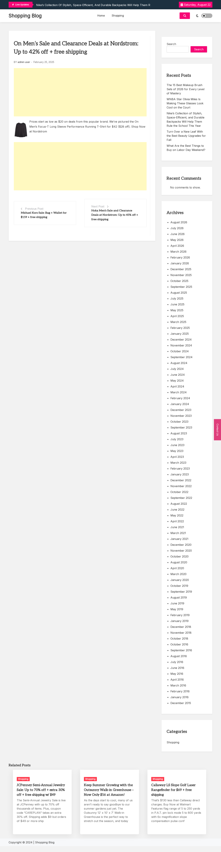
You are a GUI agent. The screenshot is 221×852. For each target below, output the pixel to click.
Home (101, 15)
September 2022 (181, 498)
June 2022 (177, 509)
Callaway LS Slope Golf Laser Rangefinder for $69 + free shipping (173, 790)
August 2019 (178, 597)
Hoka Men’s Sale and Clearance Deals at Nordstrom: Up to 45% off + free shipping (114, 215)
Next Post (97, 206)
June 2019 (177, 603)
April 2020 (177, 568)
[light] (202, 16)
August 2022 (178, 503)
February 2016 (180, 691)
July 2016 (176, 662)
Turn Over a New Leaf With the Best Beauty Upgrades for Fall (186, 136)
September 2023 (181, 427)
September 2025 (181, 286)
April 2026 (177, 245)
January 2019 (179, 621)
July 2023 (176, 439)
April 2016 (177, 679)
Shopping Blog (25, 16)
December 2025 (180, 269)
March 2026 (178, 251)
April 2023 (177, 457)
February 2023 (180, 468)
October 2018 (179, 638)
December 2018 (180, 627)
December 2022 (180, 480)
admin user (24, 62)
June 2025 (177, 304)
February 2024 (180, 398)
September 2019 (181, 591)
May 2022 (176, 515)
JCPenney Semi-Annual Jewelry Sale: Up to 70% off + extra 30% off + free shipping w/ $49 (41, 790)
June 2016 (177, 668)
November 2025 (181, 275)
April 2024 (177, 386)
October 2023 (179, 421)
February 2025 (180, 328)
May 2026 (177, 240)
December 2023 (180, 410)
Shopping (118, 15)
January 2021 (179, 539)
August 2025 (178, 292)
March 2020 (178, 574)
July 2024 (177, 369)
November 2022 (181, 486)
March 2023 (178, 462)
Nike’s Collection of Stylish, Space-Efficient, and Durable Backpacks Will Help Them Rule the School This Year (110, 5)
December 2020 (180, 544)
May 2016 (176, 673)
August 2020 (178, 562)
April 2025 (177, 316)
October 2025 (179, 281)
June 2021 (177, 527)
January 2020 (179, 580)
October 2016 (179, 644)
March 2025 (178, 322)
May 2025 (176, 310)
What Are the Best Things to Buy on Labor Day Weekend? (186, 148)
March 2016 (178, 685)
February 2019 (180, 615)
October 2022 (179, 492)
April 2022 (177, 521)
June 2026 (177, 234)
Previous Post (34, 208)
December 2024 (181, 339)
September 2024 (181, 357)
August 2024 (178, 363)
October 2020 (179, 556)
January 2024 (179, 404)
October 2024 (179, 351)
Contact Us (217, 429)
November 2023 (181, 415)
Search (171, 44)
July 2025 (176, 298)
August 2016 (178, 656)
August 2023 (178, 433)
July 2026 (177, 228)
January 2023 (179, 474)
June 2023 (177, 445)
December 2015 (180, 703)
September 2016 (181, 650)
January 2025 (179, 333)
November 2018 (180, 632)
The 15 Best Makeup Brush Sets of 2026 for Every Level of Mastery (185, 89)
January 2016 (179, 697)
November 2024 (181, 345)
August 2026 (178, 222)
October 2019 (179, 585)
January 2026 (179, 263)
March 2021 (178, 533)
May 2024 (177, 380)
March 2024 (178, 392)
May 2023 (176, 451)
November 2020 (181, 550)
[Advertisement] (80, 92)
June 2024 (177, 374)
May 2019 (176, 609)
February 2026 (180, 257)
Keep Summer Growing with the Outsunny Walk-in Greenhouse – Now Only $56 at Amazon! (109, 790)
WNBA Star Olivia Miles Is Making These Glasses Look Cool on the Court (185, 103)
